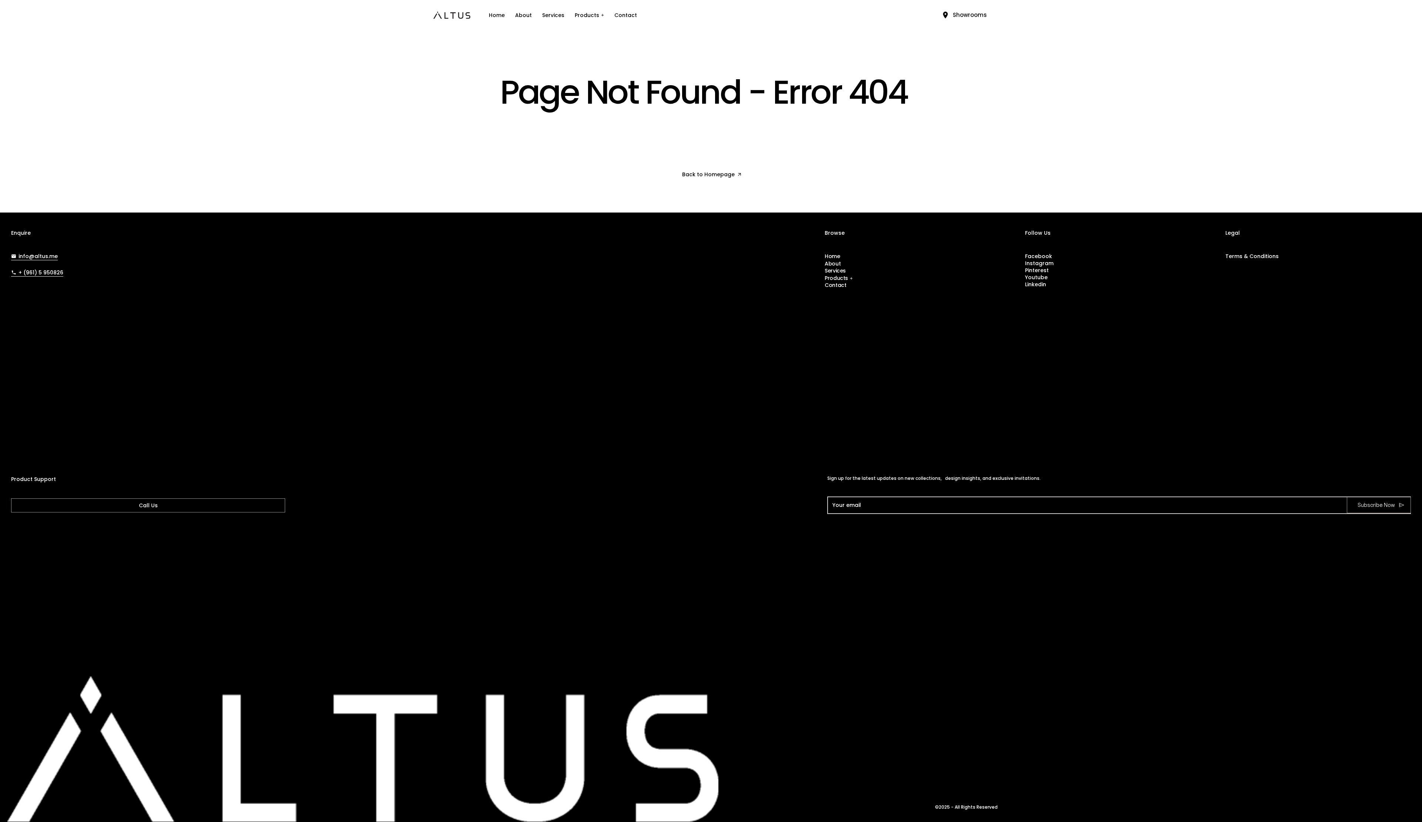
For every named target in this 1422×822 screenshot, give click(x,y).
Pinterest (1037, 270)
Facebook (1038, 256)
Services (553, 15)
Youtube (1036, 277)
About (523, 15)
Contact (625, 15)
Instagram (1039, 263)
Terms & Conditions (1252, 256)
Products (587, 15)
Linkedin (1035, 284)
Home (497, 15)
